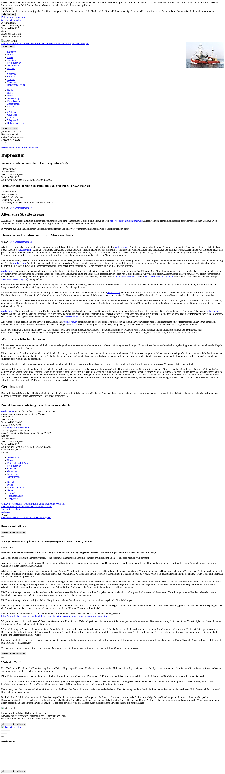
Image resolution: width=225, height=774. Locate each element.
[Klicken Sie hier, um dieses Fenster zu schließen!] (2, 536)
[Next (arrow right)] (5, 733)
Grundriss (12, 76)
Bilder (10, 54)
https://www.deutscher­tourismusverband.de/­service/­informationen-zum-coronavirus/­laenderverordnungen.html (54, 616)
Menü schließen (9, 128)
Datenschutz (7, 17)
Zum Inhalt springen (11, 20)
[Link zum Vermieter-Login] (11, 727)
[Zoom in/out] (8, 730)
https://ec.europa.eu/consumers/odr (126, 221)
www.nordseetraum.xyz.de (14, 279)
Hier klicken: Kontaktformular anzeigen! (20, 147)
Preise (10, 57)
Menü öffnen (7, 46)
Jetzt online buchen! (11, 509)
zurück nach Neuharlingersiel (37, 517)
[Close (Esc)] (2, 730)
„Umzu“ (11, 79)
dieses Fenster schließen (13, 532)
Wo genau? (12, 82)
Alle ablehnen (8, 14)
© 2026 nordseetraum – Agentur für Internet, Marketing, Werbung (33, 503)
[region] (112, 20)
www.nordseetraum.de (21, 208)
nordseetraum (121, 247)
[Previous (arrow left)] (2, 733)
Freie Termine (14, 63)
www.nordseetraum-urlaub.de (159, 276)
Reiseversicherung (16, 85)
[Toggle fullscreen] (5, 730)
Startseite (11, 52)
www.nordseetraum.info (128, 276)
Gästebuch (12, 74)
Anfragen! (6, 512)
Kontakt (11, 68)
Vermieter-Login (15, 495)
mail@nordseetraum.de (18, 427)
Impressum (20, 17)
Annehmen (7, 8)
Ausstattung (13, 60)
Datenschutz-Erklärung (18, 463)
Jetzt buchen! (13, 65)
